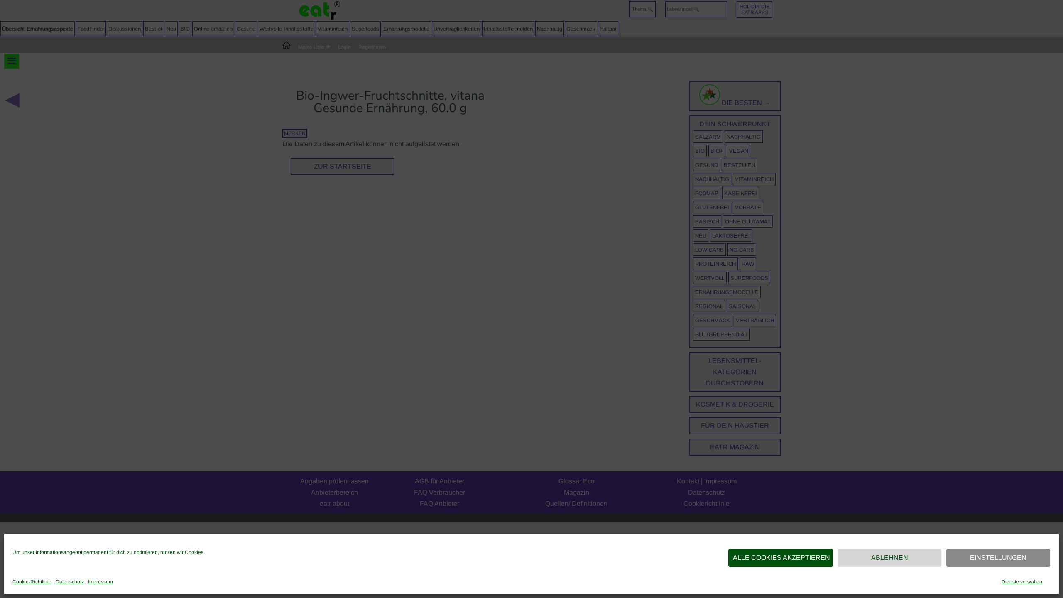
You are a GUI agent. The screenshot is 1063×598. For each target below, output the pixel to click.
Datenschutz (70, 582)
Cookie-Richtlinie (31, 582)
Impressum (100, 582)
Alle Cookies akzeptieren (781, 557)
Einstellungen (998, 557)
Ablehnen (889, 557)
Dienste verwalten (1022, 582)
